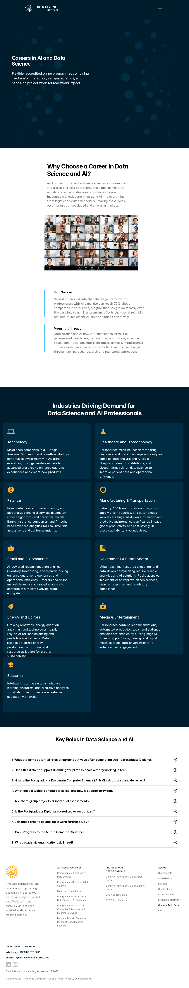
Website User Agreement (78, 978)
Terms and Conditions (35, 978)
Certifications (165, 889)
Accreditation (165, 878)
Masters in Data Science (70, 891)
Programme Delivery (169, 899)
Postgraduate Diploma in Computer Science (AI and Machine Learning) (71, 909)
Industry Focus (166, 894)
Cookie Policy (56, 978)
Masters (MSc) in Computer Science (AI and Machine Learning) (72, 922)
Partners (162, 883)
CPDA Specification (116, 894)
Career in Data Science (170, 905)
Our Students (165, 873)
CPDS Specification (116, 900)
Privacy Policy (13, 978)
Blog (160, 910)
